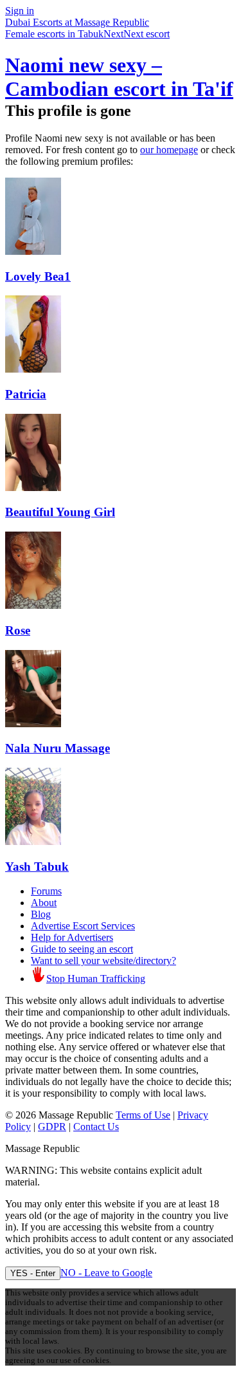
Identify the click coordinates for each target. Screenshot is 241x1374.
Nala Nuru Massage (57, 748)
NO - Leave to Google (106, 1272)
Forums (46, 891)
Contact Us (96, 1126)
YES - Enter (32, 1273)
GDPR (52, 1126)
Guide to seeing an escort (82, 948)
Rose (17, 630)
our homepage (169, 149)
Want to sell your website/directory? (103, 960)
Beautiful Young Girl (60, 512)
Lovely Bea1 (38, 276)
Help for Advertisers (72, 937)
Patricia (25, 394)
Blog (41, 914)
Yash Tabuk (37, 866)
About (44, 902)
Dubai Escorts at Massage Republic (77, 22)
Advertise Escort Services (83, 925)
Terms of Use (143, 1114)
